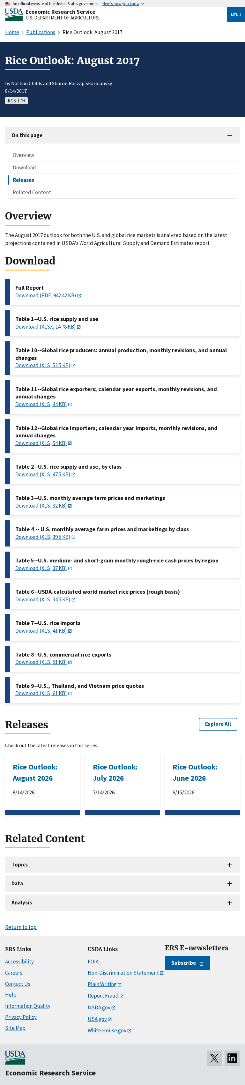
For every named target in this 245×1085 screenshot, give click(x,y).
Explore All (218, 723)
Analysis (21, 902)
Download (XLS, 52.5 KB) (43, 365)
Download (24, 167)
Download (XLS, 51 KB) (41, 661)
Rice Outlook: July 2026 (115, 772)
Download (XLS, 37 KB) (41, 568)
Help (11, 994)
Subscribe (183, 962)
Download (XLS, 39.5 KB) (43, 536)
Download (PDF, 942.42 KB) (45, 295)
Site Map (15, 1027)
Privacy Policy (21, 1017)
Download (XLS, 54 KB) (41, 443)
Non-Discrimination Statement (123, 972)
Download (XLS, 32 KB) (41, 505)
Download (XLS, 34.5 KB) (43, 599)
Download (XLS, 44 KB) (41, 404)
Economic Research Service (60, 11)
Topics (19, 864)
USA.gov (97, 1018)
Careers (13, 972)
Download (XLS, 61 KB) (41, 693)
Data (17, 883)
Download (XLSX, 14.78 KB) (45, 326)
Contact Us (17, 983)
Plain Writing (102, 984)
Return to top (21, 927)
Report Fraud (103, 995)
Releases (23, 179)
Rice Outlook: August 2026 (35, 772)
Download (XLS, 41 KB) (41, 630)
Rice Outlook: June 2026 (195, 772)
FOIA (93, 961)
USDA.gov (99, 1007)
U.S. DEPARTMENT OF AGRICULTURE (63, 18)
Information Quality (27, 1005)
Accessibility (19, 961)
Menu (236, 15)
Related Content (32, 192)
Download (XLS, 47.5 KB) (43, 474)
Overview (23, 155)
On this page (26, 135)
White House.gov (107, 1030)
